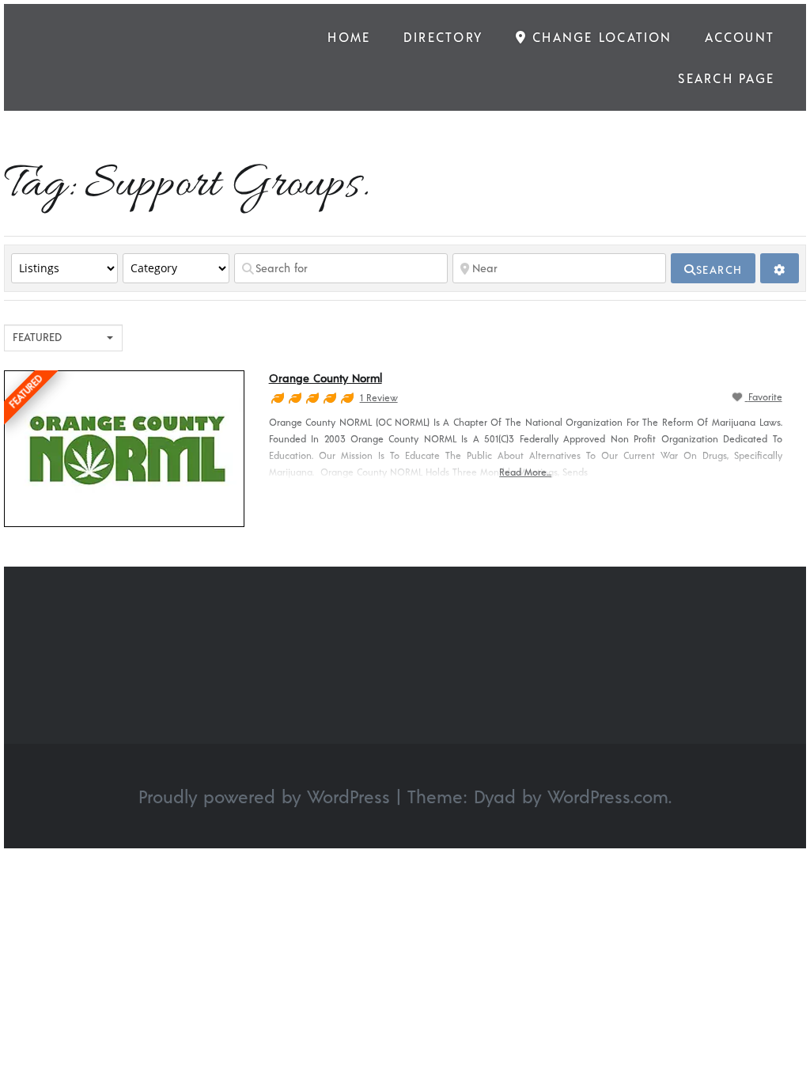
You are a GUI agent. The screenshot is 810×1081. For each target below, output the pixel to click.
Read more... (525, 471)
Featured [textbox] (37, 336)
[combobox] (63, 337)
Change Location (599, 36)
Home (348, 36)
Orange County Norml (325, 378)
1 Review (379, 397)
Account (739, 36)
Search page (726, 77)
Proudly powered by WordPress (264, 796)
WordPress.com (607, 796)
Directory (443, 36)
